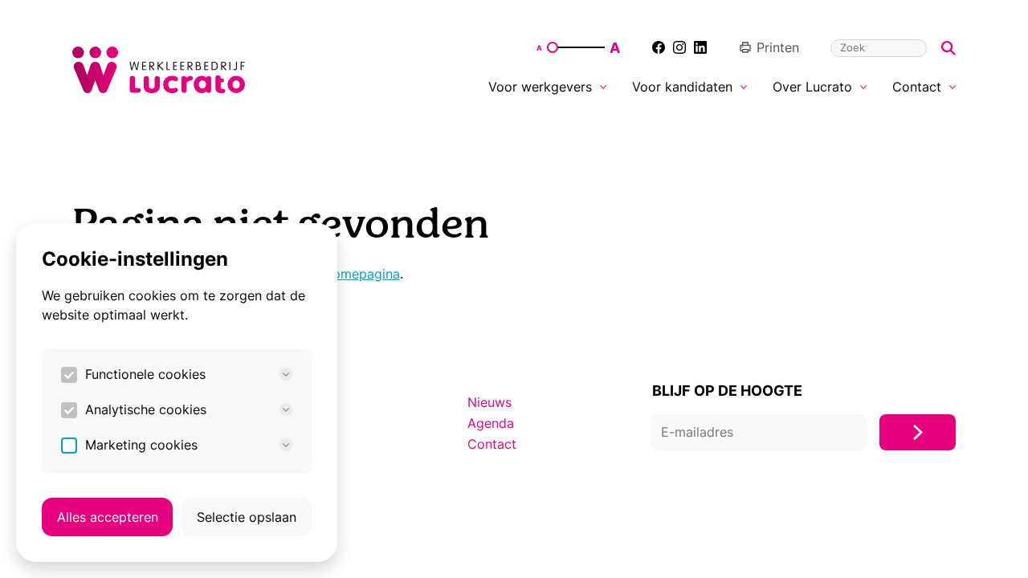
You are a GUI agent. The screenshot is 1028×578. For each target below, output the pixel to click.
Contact (916, 87)
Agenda (490, 423)
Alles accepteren (107, 517)
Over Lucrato (812, 87)
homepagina (362, 274)
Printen (778, 47)
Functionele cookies (145, 374)
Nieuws (489, 402)
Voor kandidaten (682, 87)
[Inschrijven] (917, 432)
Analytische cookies (145, 409)
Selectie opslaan (246, 517)
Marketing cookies (141, 444)
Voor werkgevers (540, 87)
